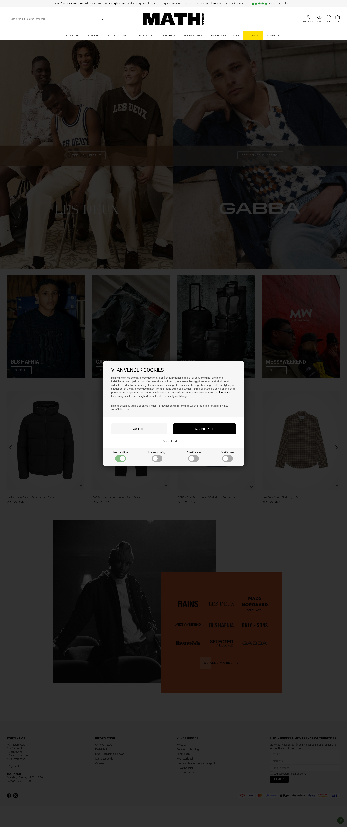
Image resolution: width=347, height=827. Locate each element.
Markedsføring (157, 452)
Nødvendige (120, 452)
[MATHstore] (173, 19)
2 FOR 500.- (144, 35)
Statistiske (227, 452)
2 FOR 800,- (167, 35)
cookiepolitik (222, 392)
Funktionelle (194, 452)
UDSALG (253, 35)
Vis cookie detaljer (173, 441)
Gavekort (274, 35)
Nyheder (72, 35)
